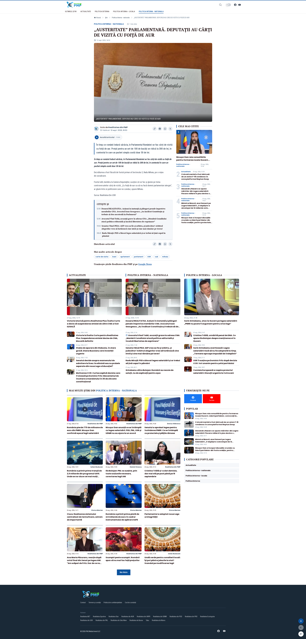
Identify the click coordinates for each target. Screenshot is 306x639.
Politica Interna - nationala (121, 18)
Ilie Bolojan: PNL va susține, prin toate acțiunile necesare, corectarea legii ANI (121, 473)
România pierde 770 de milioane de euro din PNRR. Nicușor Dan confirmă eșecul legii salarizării (85, 430)
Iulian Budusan (96, 467)
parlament (138, 257)
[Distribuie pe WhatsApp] (165, 129)
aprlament (125, 257)
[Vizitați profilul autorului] (96, 128)
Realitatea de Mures (158, 620)
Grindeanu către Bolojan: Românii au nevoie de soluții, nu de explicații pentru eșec (149, 371)
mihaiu (165, 257)
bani (114, 257)
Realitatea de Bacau (136, 620)
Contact (83, 602)
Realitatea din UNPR (143, 616)
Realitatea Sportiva (99, 616)
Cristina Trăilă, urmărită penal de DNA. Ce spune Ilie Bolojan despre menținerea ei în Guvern (214, 338)
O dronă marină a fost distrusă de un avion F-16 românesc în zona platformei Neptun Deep (195, 176)
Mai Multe (124, 572)
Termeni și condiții (95, 602)
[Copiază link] (154, 129)
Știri (106, 18)
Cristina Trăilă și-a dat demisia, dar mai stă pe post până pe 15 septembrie (161, 473)
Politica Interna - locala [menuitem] (124, 11)
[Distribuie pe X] (170, 129)
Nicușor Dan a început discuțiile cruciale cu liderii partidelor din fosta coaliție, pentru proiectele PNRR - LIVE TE (196, 221)
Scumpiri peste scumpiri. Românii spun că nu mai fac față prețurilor (123, 559)
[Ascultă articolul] (301, 621)
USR (149, 257)
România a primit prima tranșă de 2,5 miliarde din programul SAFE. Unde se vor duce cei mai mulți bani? (84, 475)
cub (156, 257)
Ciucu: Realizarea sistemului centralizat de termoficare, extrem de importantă (85, 517)
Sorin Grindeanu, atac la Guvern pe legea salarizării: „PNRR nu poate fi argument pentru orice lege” (210, 322)
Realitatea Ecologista (207, 616)
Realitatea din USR (86, 620)
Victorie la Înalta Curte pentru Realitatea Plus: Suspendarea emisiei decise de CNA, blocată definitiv (97, 338)
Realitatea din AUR (127, 616)
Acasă (98, 18)
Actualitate (186, 172)
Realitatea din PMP (118, 127)
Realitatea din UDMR (160, 616)
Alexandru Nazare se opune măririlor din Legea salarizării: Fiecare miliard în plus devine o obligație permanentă (195, 192)
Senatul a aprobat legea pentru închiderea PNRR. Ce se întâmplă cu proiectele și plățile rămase (161, 430)
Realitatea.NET (85, 616)
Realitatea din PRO (191, 616)
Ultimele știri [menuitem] (71, 11)
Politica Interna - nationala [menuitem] (151, 11)
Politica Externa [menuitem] (102, 11)
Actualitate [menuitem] (85, 11)
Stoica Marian (97, 510)
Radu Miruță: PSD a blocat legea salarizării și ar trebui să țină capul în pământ (133, 234)
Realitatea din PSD (176, 616)
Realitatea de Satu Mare (119, 620)
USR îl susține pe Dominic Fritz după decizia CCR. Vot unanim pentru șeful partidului (215, 362)
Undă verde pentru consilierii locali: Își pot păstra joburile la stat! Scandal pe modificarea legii (162, 560)
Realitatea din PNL (102, 620)
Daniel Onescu (136, 467)
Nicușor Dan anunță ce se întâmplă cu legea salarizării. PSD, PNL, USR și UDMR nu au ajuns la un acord (123, 430)
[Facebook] (235, 4)
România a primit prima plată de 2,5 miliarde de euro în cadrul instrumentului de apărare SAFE (122, 517)
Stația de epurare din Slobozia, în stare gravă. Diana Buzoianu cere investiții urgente (96, 351)
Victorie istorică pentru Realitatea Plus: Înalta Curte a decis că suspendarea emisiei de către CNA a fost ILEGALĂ (93, 324)
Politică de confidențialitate (113, 602)
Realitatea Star (114, 616)
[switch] (228, 4)
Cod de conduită (130, 602)
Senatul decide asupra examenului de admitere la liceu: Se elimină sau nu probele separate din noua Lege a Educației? (98, 363)
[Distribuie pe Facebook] (160, 129)
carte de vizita (102, 257)
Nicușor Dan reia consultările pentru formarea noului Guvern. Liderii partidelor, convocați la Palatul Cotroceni (192, 161)
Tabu (147, 620)
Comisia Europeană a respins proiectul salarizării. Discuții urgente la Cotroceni (213, 371)
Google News (145, 264)
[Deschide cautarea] (220, 4)
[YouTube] (239, 4)
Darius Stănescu (173, 424)
